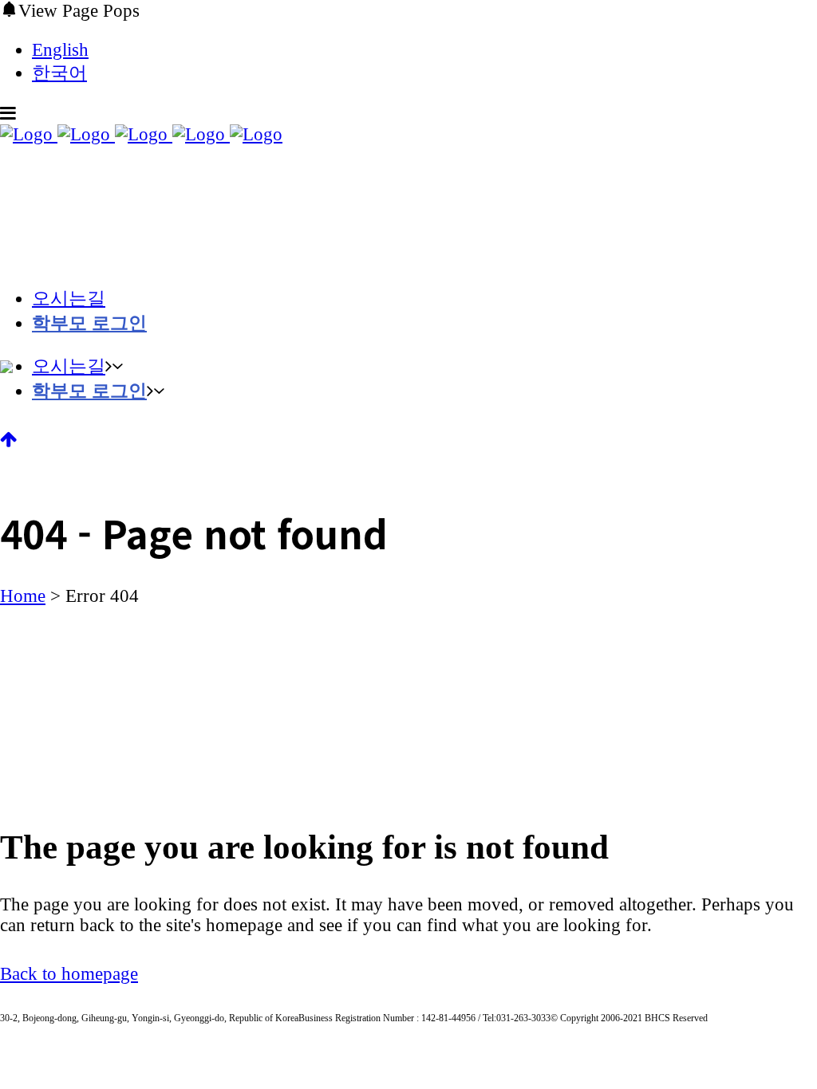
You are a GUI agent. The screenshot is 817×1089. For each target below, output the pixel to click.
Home (22, 596)
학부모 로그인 (89, 323)
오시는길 (68, 299)
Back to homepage (69, 974)
